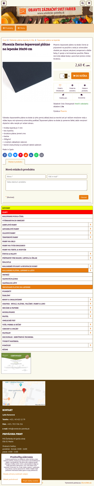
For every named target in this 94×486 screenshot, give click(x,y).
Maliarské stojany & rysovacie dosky (19, 266)
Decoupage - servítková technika (17, 337)
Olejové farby (8, 233)
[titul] (47, 23)
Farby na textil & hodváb (14, 249)
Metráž (5, 274)
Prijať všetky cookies (30, 481)
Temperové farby (10, 237)
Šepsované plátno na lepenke (16, 287)
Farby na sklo (8, 241)
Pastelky (6, 332)
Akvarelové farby (10, 228)
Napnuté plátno (10, 278)
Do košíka (81, 75)
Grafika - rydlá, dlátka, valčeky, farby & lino (23, 303)
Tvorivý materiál (10, 341)
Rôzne (5, 349)
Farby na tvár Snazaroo (13, 245)
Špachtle (6, 262)
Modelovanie (8, 312)
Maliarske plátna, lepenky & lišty (18, 270)
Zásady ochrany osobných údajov (15, 474)
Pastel (5, 316)
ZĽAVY (5, 212)
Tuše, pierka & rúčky (11, 324)
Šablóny (6, 295)
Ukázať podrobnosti (10, 479)
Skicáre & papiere (10, 307)
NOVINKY (6, 208)
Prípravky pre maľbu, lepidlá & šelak (19, 258)
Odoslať (84, 197)
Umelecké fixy (8, 320)
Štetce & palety (9, 253)
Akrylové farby (9, 224)
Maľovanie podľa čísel (13, 216)
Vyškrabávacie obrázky (13, 220)
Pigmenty (6, 291)
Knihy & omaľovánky (12, 299)
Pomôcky (6, 345)
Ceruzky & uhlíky (10, 328)
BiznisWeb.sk (86, 482)
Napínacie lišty (9, 283)
